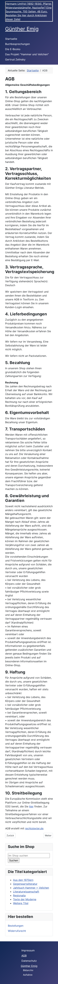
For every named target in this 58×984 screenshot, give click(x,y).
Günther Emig (29, 966)
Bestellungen (15, 925)
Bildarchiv (28, 970)
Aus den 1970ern (23, 880)
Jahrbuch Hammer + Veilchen (31, 887)
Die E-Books (12, 49)
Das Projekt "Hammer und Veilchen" (27, 54)
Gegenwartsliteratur (25, 883)
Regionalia (19, 895)
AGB (24, 955)
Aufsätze (27, 974)
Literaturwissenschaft (26, 891)
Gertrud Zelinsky (15, 59)
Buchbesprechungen (17, 44)
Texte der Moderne (24, 899)
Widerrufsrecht (17, 930)
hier (31, 806)
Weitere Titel (20, 903)
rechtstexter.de (34, 828)
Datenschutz (29, 960)
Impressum (28, 950)
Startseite (11, 38)
